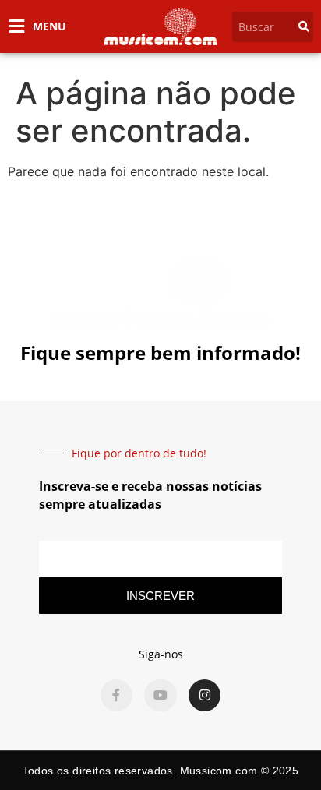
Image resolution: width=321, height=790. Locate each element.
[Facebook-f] (117, 695)
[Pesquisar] (304, 26)
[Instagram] (205, 695)
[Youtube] (160, 695)
